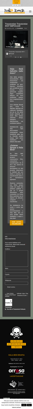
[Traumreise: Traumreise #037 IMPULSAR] (7, 54)
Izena (6, 268)
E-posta (7, 274)
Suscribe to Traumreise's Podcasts (16, 309)
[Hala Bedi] (14, 11)
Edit (6, 236)
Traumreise (20, 28)
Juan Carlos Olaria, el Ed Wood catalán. (10, 295)
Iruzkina (8, 249)
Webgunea (8, 280)
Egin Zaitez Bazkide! (16, 1)
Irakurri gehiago (16, 407)
